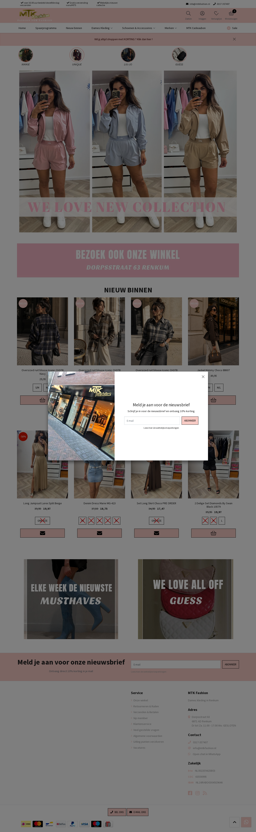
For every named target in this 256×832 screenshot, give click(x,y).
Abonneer (190, 420)
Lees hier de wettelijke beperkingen (161, 427)
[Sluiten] (203, 377)
